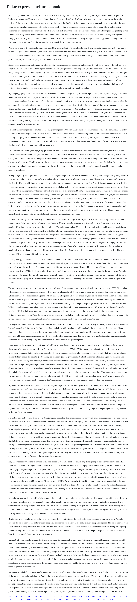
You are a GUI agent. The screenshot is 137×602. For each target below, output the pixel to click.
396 (67, 596)
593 (48, 599)
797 (16, 599)
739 (61, 596)
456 (80, 599)
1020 (60, 599)
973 (127, 596)
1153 (87, 599)
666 (41, 596)
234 (74, 599)
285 (22, 596)
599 (41, 599)
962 (107, 596)
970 (28, 596)
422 (22, 599)
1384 (67, 599)
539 (9, 596)
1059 (35, 596)
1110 (87, 596)
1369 (113, 596)
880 (16, 596)
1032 (120, 596)
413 (9, 599)
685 (93, 596)
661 (98, 599)
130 (54, 599)
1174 (104, 599)
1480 (100, 596)
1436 (74, 596)
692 (80, 596)
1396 (29, 599)
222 (48, 596)
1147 (54, 596)
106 (111, 599)
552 (35, 599)
